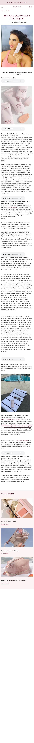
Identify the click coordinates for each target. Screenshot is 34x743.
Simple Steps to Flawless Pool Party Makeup (13, 580)
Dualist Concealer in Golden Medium (11, 425)
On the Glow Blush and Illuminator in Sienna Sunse (17, 427)
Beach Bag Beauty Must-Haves (10, 551)
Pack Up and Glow (13, 207)
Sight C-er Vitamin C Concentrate (10, 419)
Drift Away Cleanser (22, 440)
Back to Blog (7, 10)
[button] (30, 7)
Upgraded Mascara (27, 425)
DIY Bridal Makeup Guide (8, 521)
